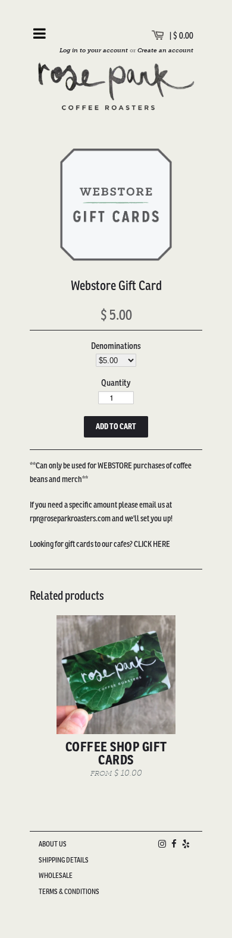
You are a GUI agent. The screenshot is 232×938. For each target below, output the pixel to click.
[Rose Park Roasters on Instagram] (162, 843)
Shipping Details (64, 859)
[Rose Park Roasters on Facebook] (174, 843)
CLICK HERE (152, 544)
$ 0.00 (183, 35)
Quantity (116, 382)
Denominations (116, 345)
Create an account (165, 50)
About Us (53, 843)
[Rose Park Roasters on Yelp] (186, 843)
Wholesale (56, 875)
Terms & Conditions (69, 891)
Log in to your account (93, 50)
